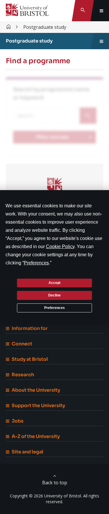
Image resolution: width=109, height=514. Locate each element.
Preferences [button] (36, 262)
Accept (54, 283)
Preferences (54, 307)
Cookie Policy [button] (60, 246)
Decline (54, 295)
